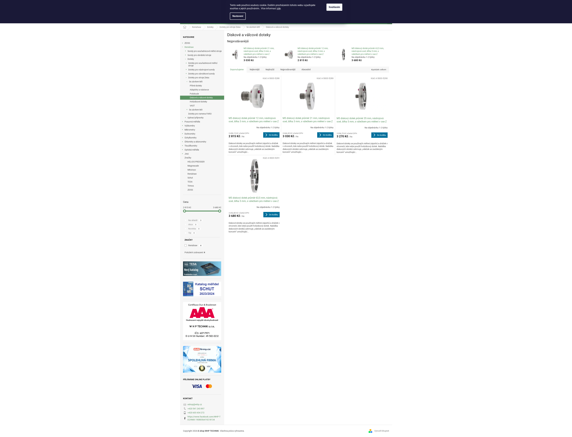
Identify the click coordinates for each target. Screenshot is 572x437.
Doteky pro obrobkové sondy (201, 73)
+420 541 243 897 (196, 408)
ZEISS (187, 43)
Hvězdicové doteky (198, 101)
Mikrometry (190, 130)
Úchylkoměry (190, 137)
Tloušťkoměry (191, 146)
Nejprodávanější (287, 69)
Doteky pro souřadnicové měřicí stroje (202, 64)
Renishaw (189, 47)
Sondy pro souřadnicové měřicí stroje (205, 51)
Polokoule (194, 94)
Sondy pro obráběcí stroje (199, 55)
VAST (192, 105)
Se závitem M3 (195, 110)
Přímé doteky (196, 85)
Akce (192, 224)
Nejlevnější (254, 69)
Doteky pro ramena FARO (200, 114)
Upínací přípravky (196, 117)
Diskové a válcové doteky (201, 97)
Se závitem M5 (195, 81)
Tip (191, 233)
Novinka (193, 228)
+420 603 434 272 (196, 412)
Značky (188, 157)
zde (279, 8)
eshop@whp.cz (195, 404)
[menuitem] (202, 162)
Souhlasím (334, 7)
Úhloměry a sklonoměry (195, 141)
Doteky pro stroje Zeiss (198, 77)
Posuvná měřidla (192, 121)
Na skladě (194, 220)
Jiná (187, 154)
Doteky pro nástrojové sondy (201, 69)
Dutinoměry (190, 134)
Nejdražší (270, 69)
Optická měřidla (192, 150)
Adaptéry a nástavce (199, 89)
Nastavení (237, 16)
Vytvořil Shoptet (381, 431)
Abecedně (306, 69)
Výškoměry (190, 125)
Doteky (191, 59)
